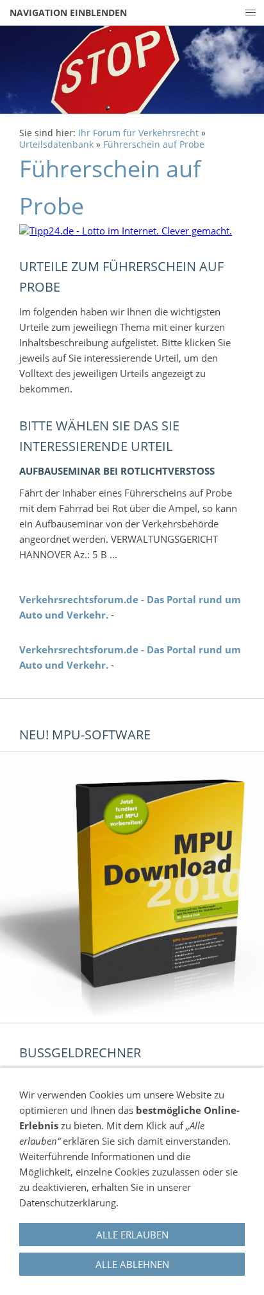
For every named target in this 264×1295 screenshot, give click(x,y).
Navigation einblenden (68, 12)
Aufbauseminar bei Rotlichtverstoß (117, 470)
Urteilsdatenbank (56, 144)
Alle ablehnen (132, 1264)
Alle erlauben (132, 1234)
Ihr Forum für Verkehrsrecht (138, 133)
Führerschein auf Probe (153, 144)
